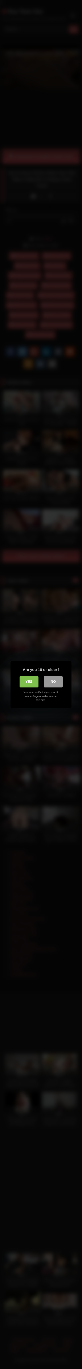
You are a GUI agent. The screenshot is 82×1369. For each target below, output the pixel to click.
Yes (28, 681)
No (53, 681)
